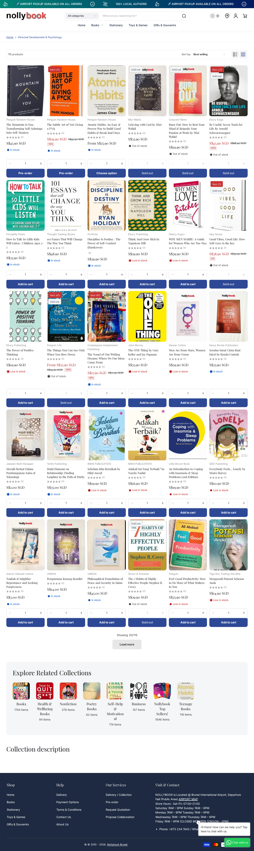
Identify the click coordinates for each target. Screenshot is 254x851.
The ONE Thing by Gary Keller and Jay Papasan (143, 352)
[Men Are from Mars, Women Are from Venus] (188, 316)
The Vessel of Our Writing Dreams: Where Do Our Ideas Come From (106, 358)
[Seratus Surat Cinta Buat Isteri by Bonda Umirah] (228, 316)
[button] (82, 16)
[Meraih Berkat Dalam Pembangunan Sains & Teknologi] (25, 435)
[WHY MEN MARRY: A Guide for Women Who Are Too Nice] (188, 205)
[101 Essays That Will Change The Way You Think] (66, 205)
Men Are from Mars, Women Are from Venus (187, 352)
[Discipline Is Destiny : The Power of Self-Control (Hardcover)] (107, 205)
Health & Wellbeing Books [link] (45, 708)
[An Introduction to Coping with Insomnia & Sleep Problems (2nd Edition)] (188, 435)
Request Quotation (118, 809)
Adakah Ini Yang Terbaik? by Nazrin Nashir (146, 471)
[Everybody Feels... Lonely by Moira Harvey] (228, 435)
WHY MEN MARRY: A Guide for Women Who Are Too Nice (188, 241)
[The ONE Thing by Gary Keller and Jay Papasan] (147, 316)
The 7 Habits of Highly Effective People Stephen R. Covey (145, 583)
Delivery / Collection (119, 794)
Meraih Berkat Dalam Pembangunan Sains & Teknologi (21, 473)
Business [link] (139, 703)
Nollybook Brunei (117, 844)
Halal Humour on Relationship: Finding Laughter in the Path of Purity (66, 473)
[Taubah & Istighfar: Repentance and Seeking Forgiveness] (25, 544)
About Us (62, 824)
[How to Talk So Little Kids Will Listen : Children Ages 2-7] (25, 205)
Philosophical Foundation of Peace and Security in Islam (105, 581)
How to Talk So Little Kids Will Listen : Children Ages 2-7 (25, 243)
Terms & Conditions (68, 809)
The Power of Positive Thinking (20, 352)
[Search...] (184, 16)
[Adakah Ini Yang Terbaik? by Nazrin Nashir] (147, 435)
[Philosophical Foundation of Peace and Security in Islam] (107, 544)
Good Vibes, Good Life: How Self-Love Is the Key (227, 241)
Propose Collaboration (120, 817)
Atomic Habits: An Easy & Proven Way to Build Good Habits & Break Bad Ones (104, 128)
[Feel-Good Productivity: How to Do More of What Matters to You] (188, 544)
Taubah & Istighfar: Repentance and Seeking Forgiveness (22, 583)
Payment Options (67, 802)
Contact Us (63, 817)
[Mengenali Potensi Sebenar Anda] (228, 544)
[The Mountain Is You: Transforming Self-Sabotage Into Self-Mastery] (25, 90)
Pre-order (112, 802)
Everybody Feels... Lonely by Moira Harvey (227, 471)
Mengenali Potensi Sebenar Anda (226, 581)
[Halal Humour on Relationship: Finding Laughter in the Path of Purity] (66, 435)
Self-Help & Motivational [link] (115, 711)
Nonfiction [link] (68, 703)
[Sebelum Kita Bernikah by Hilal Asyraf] (107, 435)
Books (11, 802)
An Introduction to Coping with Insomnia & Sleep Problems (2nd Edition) (186, 473)
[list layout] (235, 54)
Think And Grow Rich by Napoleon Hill (144, 241)
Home (9, 37)
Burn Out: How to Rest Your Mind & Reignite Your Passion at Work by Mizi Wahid (187, 130)
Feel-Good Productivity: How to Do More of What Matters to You (187, 583)
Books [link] (21, 703)
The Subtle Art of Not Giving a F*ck (65, 126)
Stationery (13, 809)
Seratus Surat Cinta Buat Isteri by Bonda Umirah (225, 352)
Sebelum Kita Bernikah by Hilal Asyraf (104, 471)
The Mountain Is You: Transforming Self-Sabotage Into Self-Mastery (24, 128)
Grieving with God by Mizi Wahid (145, 126)
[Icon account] (235, 16)
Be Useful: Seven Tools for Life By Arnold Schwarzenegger (225, 128)
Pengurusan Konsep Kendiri (64, 579)
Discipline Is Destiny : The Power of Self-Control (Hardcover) (104, 243)
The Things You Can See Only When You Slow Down (66, 352)
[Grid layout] (243, 54)
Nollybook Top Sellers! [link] (162, 708)
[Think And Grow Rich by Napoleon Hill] (147, 205)
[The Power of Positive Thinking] (25, 316)
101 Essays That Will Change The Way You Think (65, 241)
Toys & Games (16, 817)
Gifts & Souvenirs (18, 824)
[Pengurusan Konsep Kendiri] (66, 544)
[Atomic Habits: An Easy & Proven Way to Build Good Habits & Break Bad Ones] (107, 90)
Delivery (61, 794)
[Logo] (26, 16)
